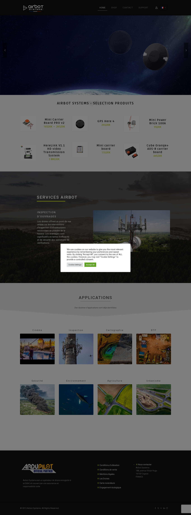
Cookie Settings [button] (75, 265)
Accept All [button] (90, 265)
